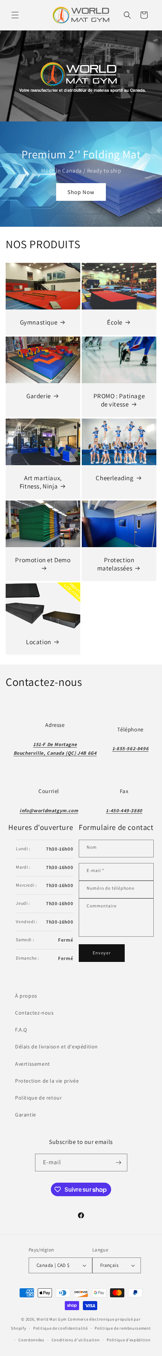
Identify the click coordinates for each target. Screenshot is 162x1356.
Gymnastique (39, 322)
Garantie (25, 1114)
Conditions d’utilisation (76, 1339)
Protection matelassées (115, 563)
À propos (26, 995)
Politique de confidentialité (60, 1328)
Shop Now (81, 192)
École (114, 322)
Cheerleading (114, 477)
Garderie (38, 395)
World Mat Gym (52, 1319)
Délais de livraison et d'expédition (56, 1046)
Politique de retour (38, 1097)
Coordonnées (31, 1339)
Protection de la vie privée (47, 1080)
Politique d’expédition (128, 1339)
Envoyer (102, 953)
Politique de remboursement (123, 1328)
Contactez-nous (34, 1012)
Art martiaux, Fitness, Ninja (41, 481)
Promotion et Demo (42, 559)
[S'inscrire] (118, 1162)
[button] (15, 15)
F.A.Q (21, 1029)
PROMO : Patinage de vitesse (119, 399)
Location (38, 641)
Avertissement (32, 1063)
